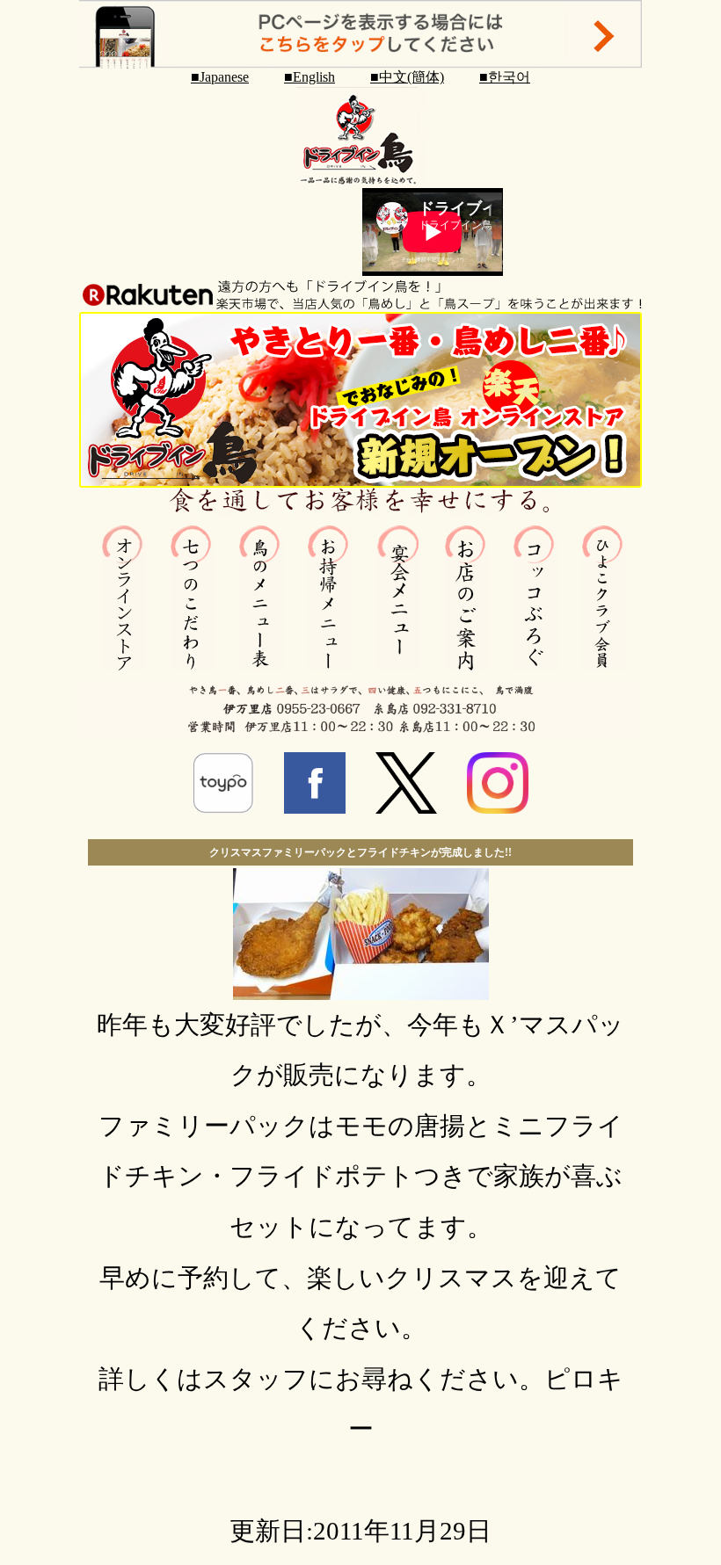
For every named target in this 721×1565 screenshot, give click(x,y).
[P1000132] (361, 991)
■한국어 (504, 76)
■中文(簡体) (407, 76)
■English (309, 76)
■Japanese (220, 76)
